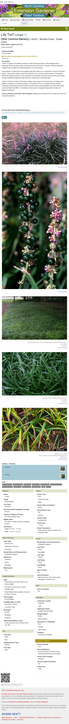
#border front (17, 486)
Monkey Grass (47, 39)
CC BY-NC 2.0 (63, 457)
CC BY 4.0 (64, 345)
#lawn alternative (7, 484)
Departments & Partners (27, 717)
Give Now (48, 20)
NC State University (8, 694)
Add (5, 117)
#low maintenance (7, 486)
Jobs (15, 717)
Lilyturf (34, 39)
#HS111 (48, 486)
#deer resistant (27, 486)
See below (5, 58)
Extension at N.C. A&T (8, 720)
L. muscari (7, 467)
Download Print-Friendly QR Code (12, 684)
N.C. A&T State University (25, 694)
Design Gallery (28, 20)
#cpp (43, 486)
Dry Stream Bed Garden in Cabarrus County (15, 112)
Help (39, 20)
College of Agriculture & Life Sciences (49, 717)
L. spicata (7, 474)
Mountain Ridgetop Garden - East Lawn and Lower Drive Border (47, 112)
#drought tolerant (18, 484)
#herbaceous (35, 484)
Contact (57, 20)
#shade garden (36, 486)
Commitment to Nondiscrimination (18, 702)
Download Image (62, 167)
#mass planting (45, 484)
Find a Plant (16, 20)
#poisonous (27, 484)
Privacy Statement (42, 702)
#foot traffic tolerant (56, 484)
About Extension (7, 717)
